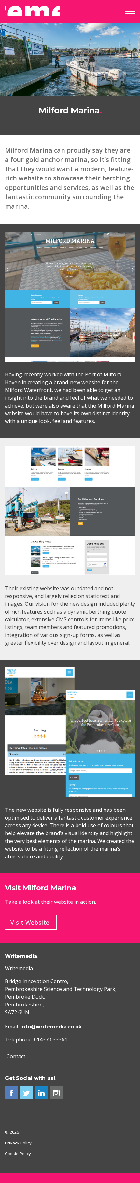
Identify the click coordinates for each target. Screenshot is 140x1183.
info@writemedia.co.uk (51, 1026)
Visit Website (29, 922)
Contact (16, 1056)
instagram (56, 1092)
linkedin (41, 1092)
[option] (70, 79)
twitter (26, 1092)
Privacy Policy (18, 1143)
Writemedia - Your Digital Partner (32, 11)
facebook (11, 1092)
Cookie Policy (18, 1153)
